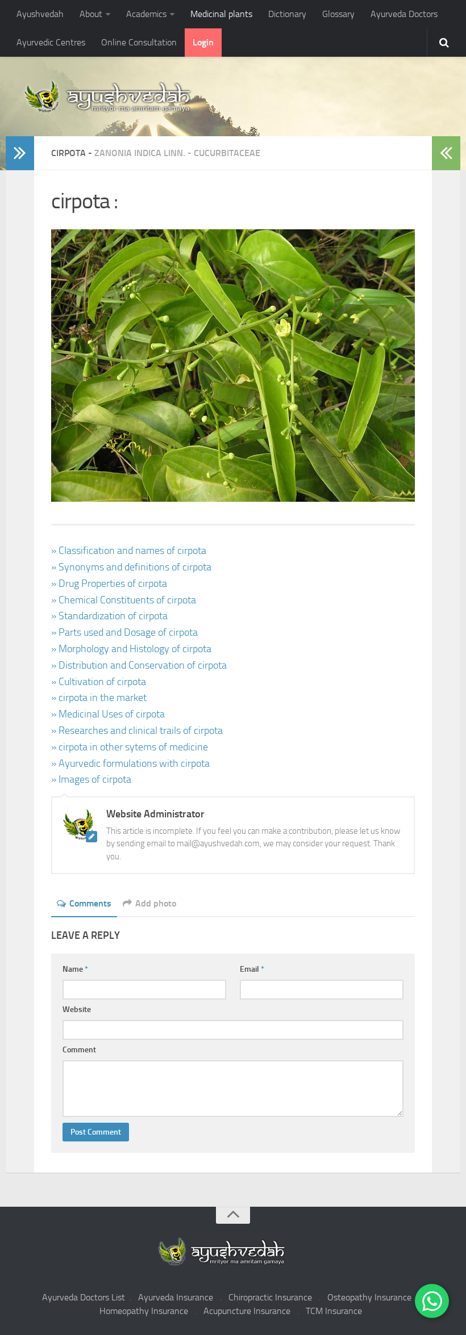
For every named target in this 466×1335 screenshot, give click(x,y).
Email (252, 969)
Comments (90, 903)
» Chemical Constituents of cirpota (123, 600)
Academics (146, 14)
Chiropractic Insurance (270, 1297)
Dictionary (287, 14)
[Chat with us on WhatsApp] (432, 1301)
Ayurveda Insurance (175, 1297)
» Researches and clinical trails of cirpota (137, 730)
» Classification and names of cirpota (128, 550)
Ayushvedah (40, 14)
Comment (79, 1050)
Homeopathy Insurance (143, 1310)
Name (75, 969)
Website (77, 1009)
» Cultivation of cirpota (98, 681)
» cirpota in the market (99, 697)
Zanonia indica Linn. (139, 153)
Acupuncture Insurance (246, 1310)
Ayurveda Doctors (404, 14)
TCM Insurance (334, 1310)
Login (203, 42)
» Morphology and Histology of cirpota (131, 649)
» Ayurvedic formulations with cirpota (130, 763)
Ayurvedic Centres (50, 42)
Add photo (155, 903)
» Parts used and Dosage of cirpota (124, 632)
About (91, 14)
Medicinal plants (221, 14)
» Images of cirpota (91, 779)
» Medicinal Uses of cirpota (108, 714)
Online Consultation (139, 42)
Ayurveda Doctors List (83, 1297)
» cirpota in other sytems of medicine (129, 747)
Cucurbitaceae (227, 153)
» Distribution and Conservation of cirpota (139, 665)
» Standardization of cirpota (109, 616)
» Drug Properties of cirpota (109, 583)
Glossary (338, 14)
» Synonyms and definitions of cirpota (131, 567)
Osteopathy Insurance (369, 1297)
